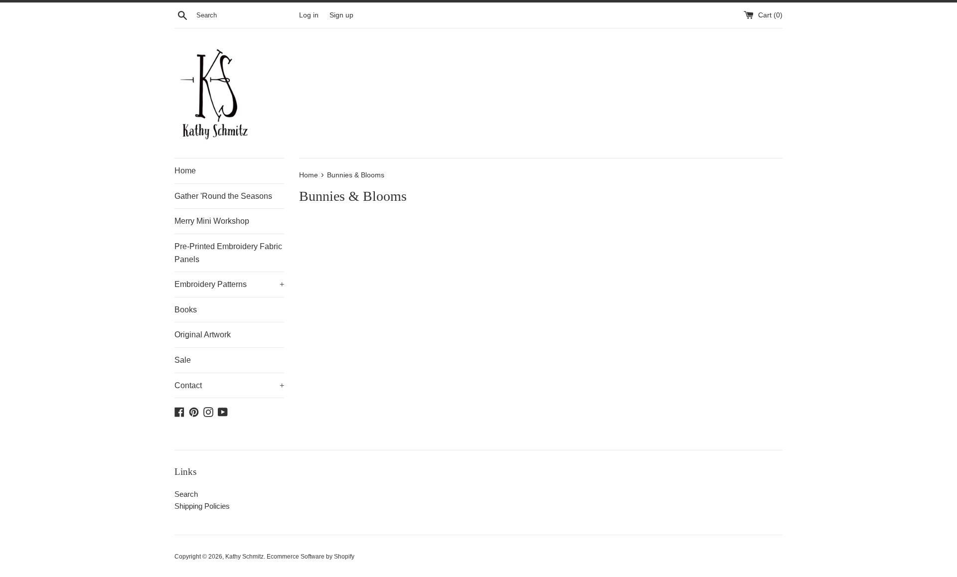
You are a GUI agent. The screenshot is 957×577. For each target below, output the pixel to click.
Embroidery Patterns (229, 284)
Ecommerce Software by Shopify (310, 556)
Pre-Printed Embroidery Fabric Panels (228, 253)
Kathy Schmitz (244, 556)
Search (186, 494)
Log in (309, 15)
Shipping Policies (202, 506)
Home (185, 170)
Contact (229, 385)
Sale (182, 360)
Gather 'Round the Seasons (223, 196)
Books (185, 309)
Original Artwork (202, 334)
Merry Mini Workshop (211, 221)
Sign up (341, 15)
